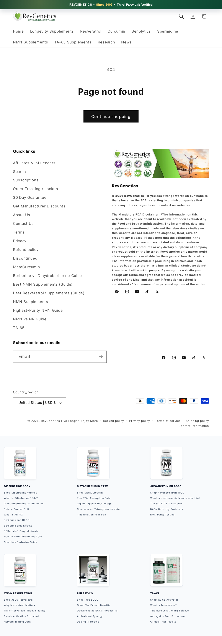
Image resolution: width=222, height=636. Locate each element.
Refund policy (25, 249)
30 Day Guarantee (30, 197)
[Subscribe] (100, 357)
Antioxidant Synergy (90, 616)
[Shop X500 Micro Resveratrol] (20, 573)
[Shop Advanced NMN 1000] (166, 466)
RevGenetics (50, 420)
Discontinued (25, 258)
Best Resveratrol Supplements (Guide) (49, 293)
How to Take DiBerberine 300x (23, 536)
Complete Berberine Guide (20, 542)
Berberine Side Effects (18, 525)
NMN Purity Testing (162, 514)
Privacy (19, 241)
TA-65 (18, 328)
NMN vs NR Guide (30, 319)
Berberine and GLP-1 (17, 520)
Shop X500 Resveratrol (18, 599)
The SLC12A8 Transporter (166, 503)
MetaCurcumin (26, 267)
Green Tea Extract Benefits (94, 605)
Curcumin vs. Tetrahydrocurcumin (98, 509)
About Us (21, 215)
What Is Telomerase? (163, 605)
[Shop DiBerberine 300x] (20, 466)
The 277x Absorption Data (93, 498)
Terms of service (168, 420)
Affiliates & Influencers (34, 163)
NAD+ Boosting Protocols (166, 509)
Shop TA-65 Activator (164, 599)
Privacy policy (139, 420)
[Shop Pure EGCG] (93, 573)
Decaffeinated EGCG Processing (97, 610)
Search (19, 171)
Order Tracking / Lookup (35, 189)
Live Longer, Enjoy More (79, 420)
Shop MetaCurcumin (90, 492)
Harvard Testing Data (17, 621)
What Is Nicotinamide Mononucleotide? (175, 498)
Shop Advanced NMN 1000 (167, 492)
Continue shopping (111, 116)
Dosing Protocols (88, 621)
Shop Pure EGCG (87, 599)
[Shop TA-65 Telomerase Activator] (166, 573)
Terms (19, 232)
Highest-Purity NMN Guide (38, 310)
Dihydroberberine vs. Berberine (24, 503)
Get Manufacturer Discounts (39, 206)
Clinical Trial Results (163, 621)
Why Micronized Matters (19, 605)
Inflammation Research (91, 514)
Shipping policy (197, 420)
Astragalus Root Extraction (167, 616)
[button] (181, 16)
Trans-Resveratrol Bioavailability (25, 610)
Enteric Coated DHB (16, 509)
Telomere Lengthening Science (169, 610)
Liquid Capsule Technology (94, 503)
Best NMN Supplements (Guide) (43, 284)
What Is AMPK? (13, 514)
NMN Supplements (30, 302)
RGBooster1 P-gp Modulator (22, 531)
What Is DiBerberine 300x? (21, 498)
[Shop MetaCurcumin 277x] (93, 466)
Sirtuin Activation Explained (21, 616)
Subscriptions (25, 180)
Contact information (193, 425)
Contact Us (23, 223)
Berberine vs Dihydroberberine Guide (47, 275)
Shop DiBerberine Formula (20, 492)
